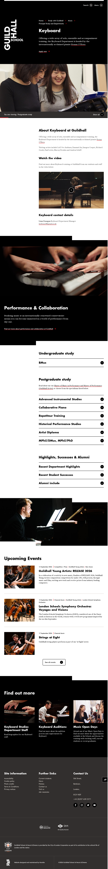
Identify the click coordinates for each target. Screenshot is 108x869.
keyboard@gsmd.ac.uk (47, 224)
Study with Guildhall (55, 21)
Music (70, 21)
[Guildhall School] (17, 5)
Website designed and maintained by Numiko (29, 862)
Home (41, 21)
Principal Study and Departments (51, 24)
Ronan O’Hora (78, 44)
